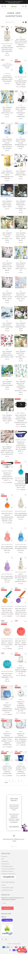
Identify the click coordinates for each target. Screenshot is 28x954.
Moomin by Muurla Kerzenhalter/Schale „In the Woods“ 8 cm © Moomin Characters (7, 739)
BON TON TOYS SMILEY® (21, 478)
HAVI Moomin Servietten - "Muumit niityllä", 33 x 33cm (7, 236)
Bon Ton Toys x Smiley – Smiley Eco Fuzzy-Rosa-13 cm (7, 643)
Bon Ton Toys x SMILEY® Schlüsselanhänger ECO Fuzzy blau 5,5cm (21, 483)
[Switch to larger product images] (23, 22)
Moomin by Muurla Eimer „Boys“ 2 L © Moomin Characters (7, 769)
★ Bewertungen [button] (26, 478)
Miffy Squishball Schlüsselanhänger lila (7, 578)
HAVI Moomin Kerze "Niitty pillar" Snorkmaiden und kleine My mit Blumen (7, 144)
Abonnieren (7, 908)
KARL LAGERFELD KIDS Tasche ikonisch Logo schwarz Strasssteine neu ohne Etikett (21, 419)
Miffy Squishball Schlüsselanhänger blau (21, 548)
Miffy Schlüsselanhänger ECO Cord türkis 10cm (21, 81)
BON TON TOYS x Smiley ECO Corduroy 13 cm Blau (7, 676)
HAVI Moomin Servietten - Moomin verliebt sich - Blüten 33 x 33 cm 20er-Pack (7, 450)
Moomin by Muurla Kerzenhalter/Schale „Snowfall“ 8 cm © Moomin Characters (21, 738)
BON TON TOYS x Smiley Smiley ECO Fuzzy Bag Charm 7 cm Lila (21, 611)
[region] (14, 839)
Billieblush (7, 73)
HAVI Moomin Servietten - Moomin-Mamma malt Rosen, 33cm (7, 354)
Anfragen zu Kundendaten (8, 873)
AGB (2, 859)
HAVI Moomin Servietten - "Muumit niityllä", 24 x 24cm (21, 355)
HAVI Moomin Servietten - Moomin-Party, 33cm (21, 325)
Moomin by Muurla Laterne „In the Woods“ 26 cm (21, 670)
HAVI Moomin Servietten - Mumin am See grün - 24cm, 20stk (21, 236)
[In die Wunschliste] (12, 27)
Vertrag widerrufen (8, 877)
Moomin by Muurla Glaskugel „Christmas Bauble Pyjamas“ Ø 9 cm (21, 706)
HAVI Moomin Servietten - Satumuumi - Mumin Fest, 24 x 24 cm (7, 111)
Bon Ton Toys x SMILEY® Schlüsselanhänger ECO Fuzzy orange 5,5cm (7, 517)
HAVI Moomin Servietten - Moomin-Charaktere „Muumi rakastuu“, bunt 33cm (21, 387)
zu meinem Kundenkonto (8, 869)
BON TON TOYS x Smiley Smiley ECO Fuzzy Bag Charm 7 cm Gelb (7, 611)
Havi (21, 37)
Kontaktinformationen (7, 871)
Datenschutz (4, 861)
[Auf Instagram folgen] (6, 939)
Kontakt (3, 885)
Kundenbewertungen (6, 890)
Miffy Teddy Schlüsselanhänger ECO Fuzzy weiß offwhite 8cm (7, 49)
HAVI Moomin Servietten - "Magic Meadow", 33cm (7, 384)
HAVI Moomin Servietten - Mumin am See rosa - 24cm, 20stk (7, 266)
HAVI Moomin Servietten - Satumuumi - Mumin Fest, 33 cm (21, 266)
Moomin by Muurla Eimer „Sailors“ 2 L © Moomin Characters (20, 769)
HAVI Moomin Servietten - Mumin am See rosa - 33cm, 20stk (7, 296)
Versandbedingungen (7, 866)
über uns (3, 916)
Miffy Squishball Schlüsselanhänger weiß (21, 515)
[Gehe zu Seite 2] (21, 781)
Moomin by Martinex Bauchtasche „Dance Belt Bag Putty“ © (7, 476)
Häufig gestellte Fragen (7, 887)
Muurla (21, 665)
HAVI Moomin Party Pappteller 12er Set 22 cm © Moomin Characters (21, 43)
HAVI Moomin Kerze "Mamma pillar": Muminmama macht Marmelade (21, 112)
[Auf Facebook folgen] (2, 939)
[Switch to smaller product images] (26, 22)
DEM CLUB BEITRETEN (14, 826)
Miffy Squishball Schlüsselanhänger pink (7, 548)
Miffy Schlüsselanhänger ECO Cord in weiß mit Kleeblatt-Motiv (21, 577)
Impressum (4, 856)
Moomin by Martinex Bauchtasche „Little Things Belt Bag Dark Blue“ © (21, 446)
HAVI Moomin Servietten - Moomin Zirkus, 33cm (20, 173)
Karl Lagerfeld (21, 413)
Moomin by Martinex (21, 439)
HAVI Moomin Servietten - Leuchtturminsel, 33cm (7, 325)
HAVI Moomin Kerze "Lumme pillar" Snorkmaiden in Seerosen (21, 143)
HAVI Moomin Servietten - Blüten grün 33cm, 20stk (7, 417)
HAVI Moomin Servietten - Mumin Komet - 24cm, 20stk (7, 203)
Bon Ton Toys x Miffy (7, 43)
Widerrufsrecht (5, 864)
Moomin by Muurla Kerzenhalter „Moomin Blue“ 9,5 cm (7, 708)
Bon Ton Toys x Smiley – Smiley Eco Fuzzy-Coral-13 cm (21, 643)
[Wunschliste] (5, 6)
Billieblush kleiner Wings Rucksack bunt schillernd (7, 78)
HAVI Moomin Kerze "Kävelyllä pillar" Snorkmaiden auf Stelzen (7, 174)
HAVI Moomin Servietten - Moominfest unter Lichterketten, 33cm (21, 205)
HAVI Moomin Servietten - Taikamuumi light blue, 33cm (21, 295)
